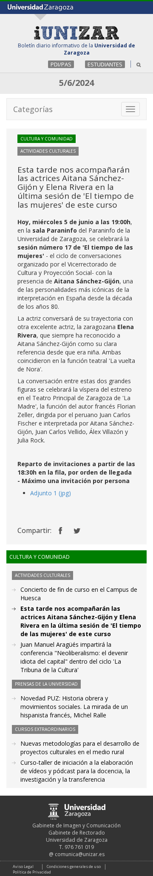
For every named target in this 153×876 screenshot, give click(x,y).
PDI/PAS (61, 64)
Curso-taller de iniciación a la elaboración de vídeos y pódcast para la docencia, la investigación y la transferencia (76, 770)
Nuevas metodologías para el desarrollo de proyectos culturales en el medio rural (79, 747)
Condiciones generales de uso (74, 866)
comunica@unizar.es (80, 854)
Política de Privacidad (32, 872)
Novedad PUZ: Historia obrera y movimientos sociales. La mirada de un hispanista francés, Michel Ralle (74, 706)
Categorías (33, 109)
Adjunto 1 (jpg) (50, 493)
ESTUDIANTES (105, 64)
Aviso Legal (23, 866)
